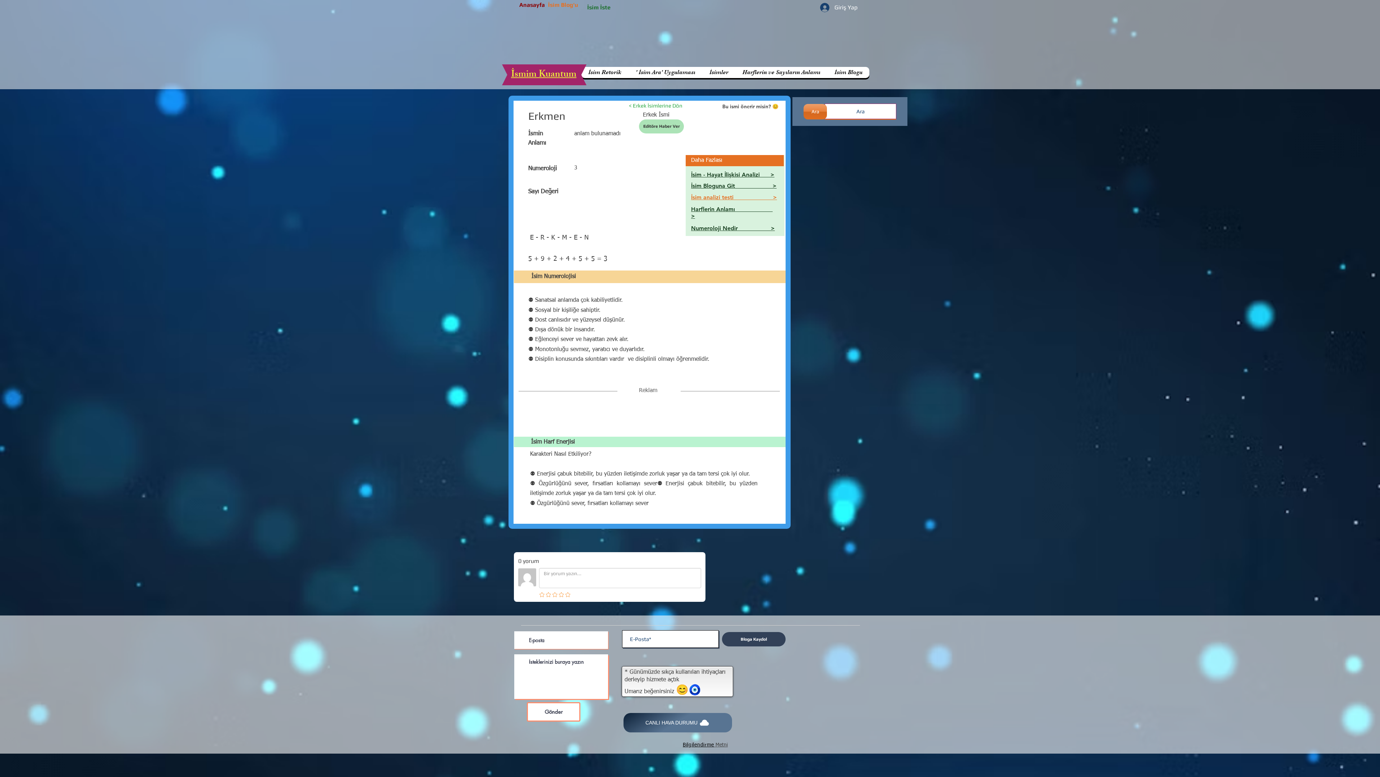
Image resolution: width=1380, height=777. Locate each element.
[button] (781, 72)
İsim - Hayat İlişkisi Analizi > (732, 174)
